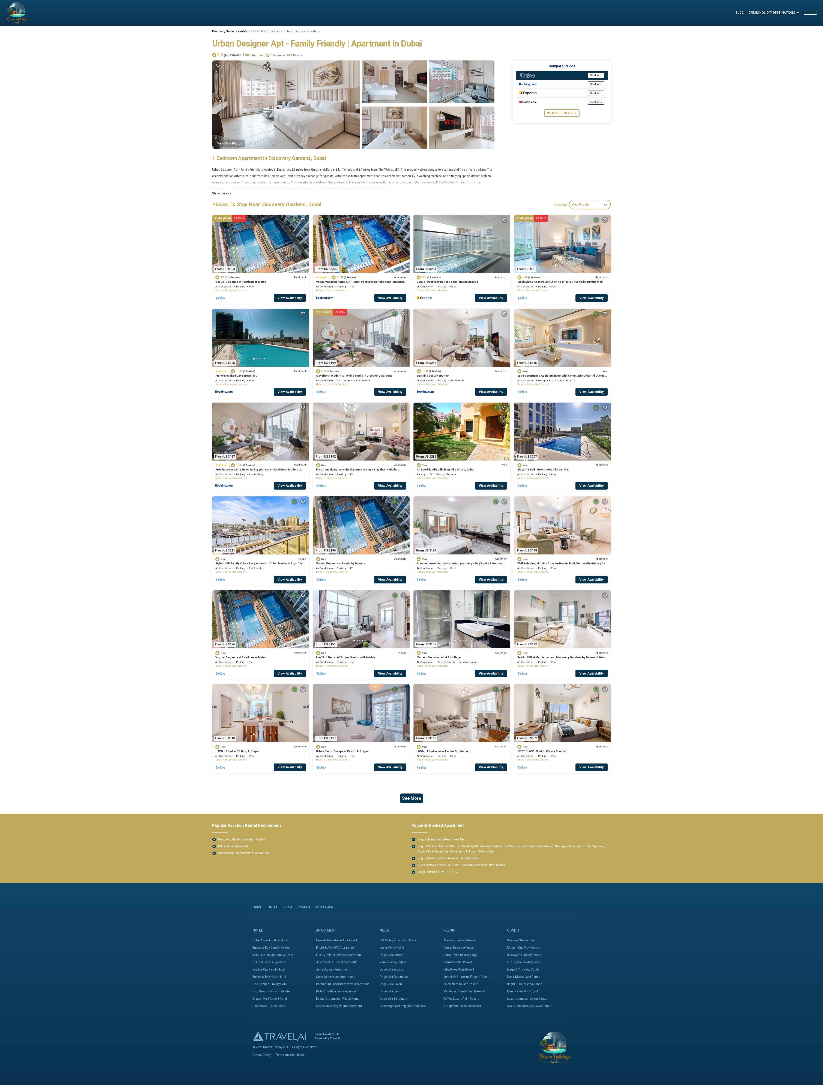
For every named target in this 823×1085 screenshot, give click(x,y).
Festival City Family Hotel (268, 969)
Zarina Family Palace (393, 962)
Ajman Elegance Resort (458, 947)
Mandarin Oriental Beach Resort (464, 991)
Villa (287, 907)
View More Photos (229, 143)
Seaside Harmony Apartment (335, 977)
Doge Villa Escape (391, 969)
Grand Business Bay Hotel (269, 962)
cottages (324, 907)
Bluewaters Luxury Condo (524, 955)
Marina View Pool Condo (523, 991)
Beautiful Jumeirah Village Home (337, 998)
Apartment (326, 930)
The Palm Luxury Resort (459, 940)
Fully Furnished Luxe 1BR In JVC (236, 376)
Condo (513, 930)
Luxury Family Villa (392, 947)
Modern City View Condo (523, 947)
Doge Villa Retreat (391, 955)
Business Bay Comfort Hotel (271, 947)
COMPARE (596, 75)
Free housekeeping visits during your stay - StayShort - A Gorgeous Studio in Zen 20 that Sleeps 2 (461, 565)
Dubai (287, 31)
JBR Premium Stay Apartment (336, 962)
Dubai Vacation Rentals (233, 846)
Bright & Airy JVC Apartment (335, 947)
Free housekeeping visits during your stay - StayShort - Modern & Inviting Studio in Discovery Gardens (258, 471)
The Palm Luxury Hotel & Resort (273, 955)
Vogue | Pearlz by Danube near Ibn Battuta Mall (447, 282)
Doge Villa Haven (391, 984)
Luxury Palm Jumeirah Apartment (338, 955)
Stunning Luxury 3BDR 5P (433, 376)
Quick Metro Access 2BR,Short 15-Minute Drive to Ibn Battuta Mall (560, 282)
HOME (257, 907)
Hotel (272, 907)
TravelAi (335, 1038)
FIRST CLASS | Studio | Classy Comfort (541, 751)
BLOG (740, 13)
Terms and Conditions (290, 1055)
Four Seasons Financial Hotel (271, 991)
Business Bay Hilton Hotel (269, 977)
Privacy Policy (261, 1055)
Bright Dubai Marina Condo (524, 984)
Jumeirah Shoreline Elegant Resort (466, 977)
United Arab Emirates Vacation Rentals (243, 853)
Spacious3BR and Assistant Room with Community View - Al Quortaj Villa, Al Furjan (561, 378)
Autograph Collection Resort (462, 1006)
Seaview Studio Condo (522, 940)
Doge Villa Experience (394, 977)
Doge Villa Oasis (390, 991)
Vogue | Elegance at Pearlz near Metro (240, 282)
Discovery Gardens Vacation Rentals (242, 839)
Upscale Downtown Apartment (336, 940)
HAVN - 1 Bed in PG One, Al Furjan (237, 751)
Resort (304, 907)
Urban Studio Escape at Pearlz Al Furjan (342, 751)
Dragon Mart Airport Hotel (269, 998)
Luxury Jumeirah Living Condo (527, 998)
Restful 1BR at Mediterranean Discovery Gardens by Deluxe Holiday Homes (561, 659)
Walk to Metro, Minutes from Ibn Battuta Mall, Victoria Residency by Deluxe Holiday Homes (561, 565)
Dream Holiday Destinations (771, 13)
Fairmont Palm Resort (457, 962)
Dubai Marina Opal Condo (523, 977)
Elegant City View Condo (523, 969)
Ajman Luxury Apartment (333, 969)
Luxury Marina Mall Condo (524, 962)
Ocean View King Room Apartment (339, 1006)
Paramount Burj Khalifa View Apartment (342, 984)
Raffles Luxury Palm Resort (461, 998)
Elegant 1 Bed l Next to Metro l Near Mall (543, 469)
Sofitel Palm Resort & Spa (460, 955)
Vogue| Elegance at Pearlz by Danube (340, 563)
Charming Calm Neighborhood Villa (403, 1006)
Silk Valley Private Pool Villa (398, 940)
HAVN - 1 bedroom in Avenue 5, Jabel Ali (443, 751)
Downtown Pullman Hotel (269, 1006)
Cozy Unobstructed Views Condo (529, 1006)
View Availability (290, 298)
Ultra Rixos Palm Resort (458, 969)
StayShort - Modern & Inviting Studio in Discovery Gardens (354, 376)
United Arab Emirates (265, 31)
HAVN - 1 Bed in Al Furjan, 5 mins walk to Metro (346, 657)
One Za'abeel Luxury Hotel (269, 984)
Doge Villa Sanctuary (393, 998)
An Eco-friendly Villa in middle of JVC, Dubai (445, 469)
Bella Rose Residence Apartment (337, 991)
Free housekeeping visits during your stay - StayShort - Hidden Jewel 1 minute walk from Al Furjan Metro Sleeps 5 (357, 471)
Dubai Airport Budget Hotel (270, 940)
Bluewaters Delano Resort (460, 984)
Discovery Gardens (307, 31)
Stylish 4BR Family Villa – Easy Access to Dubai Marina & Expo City (259, 563)
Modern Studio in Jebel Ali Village (439, 657)
